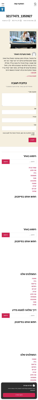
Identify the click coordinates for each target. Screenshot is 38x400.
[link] (2, 9)
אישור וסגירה (19, 395)
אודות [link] (34, 191)
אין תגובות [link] (5, 20)
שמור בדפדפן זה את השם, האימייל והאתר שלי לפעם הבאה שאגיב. (18, 133)
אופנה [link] (34, 183)
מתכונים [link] (33, 181)
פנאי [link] (34, 178)
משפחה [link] (33, 175)
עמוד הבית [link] (32, 168)
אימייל (34, 117)
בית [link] (35, 173)
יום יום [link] (34, 189)
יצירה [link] (34, 186)
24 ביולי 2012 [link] (15, 20)
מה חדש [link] (33, 170)
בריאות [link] (33, 284)
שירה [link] (34, 305)
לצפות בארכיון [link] (31, 76)
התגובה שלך (32, 92)
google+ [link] (33, 72)
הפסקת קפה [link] (19, 4)
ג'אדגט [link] (34, 286)
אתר (35, 125)
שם (35, 108)
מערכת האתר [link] (27, 20)
